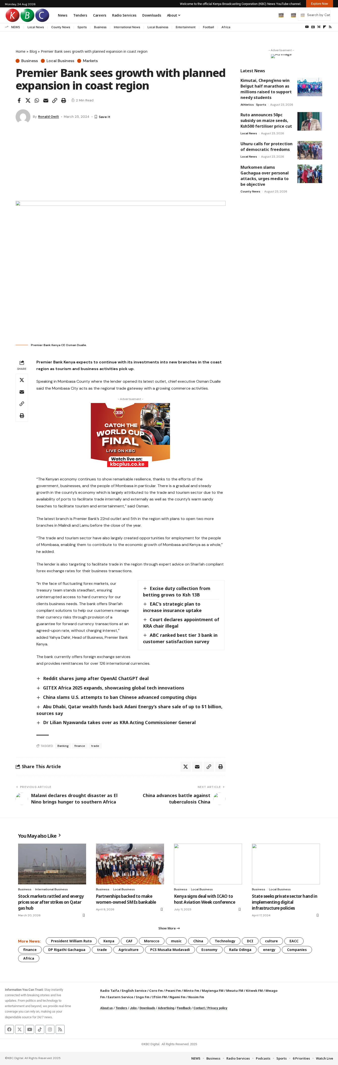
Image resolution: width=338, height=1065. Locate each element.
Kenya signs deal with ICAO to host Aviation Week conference (204, 899)
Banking (63, 746)
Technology (225, 941)
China (198, 941)
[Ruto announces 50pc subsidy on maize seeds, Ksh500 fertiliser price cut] (309, 121)
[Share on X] (27, 100)
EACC (294, 941)
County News (60, 27)
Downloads (147, 1008)
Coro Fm (156, 990)
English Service (134, 990)
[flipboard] (324, 27)
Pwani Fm (173, 990)
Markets (90, 61)
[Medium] (319, 27)
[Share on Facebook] (19, 100)
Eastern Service (120, 997)
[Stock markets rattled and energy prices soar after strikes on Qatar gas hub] (52, 864)
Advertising (166, 1008)
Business (100, 27)
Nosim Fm (196, 997)
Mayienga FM (212, 990)
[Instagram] (50, 1029)
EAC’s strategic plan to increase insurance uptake (172, 607)
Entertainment (185, 27)
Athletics (247, 105)
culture (271, 941)
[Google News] (313, 27)
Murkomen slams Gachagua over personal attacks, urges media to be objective (265, 176)
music (176, 941)
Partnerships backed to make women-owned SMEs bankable (126, 899)
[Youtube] (29, 1029)
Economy (209, 949)
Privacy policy (217, 1008)
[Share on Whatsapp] (36, 100)
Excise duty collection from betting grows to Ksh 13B (176, 591)
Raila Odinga (240, 949)
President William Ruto (71, 941)
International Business (51, 889)
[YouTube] (307, 27)
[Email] (45, 100)
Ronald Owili (48, 116)
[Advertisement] (121, 163)
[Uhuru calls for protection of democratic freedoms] (309, 150)
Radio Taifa (109, 990)
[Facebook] (9, 1029)
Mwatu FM (234, 990)
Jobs (133, 1008)
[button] (271, 15)
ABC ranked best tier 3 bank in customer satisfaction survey (180, 638)
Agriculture (129, 949)
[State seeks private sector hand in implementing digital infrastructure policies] (286, 864)
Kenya (108, 941)
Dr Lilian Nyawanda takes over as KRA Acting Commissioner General (119, 722)
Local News (35, 27)
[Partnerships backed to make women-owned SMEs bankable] (130, 864)
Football (208, 27)
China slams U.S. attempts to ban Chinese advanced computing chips (120, 697)
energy (269, 949)
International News (127, 27)
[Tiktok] (39, 1029)
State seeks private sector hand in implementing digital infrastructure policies (284, 902)
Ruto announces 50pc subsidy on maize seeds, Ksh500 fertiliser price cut (266, 120)
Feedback (184, 1008)
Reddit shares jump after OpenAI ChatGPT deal (96, 678)
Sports (82, 27)
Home (20, 51)
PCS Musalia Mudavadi (170, 949)
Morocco (151, 941)
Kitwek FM (254, 990)
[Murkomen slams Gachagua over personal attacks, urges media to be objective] (309, 174)
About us (106, 1008)
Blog (33, 51)
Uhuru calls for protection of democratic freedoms (266, 146)
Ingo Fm (142, 997)
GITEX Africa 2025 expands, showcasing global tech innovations (113, 688)
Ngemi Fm (177, 997)
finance (79, 746)
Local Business (157, 27)
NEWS (15, 27)
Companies (297, 949)
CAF (129, 941)
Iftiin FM (159, 997)
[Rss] (330, 27)
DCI (250, 941)
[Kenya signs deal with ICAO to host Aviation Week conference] (208, 864)
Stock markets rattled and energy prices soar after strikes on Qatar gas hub (51, 902)
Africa (225, 27)
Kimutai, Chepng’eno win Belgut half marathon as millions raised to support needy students (266, 89)
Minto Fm (191, 990)
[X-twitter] (19, 1029)
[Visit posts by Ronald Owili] (23, 116)
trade (95, 746)
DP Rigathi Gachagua (66, 949)
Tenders (121, 1008)
